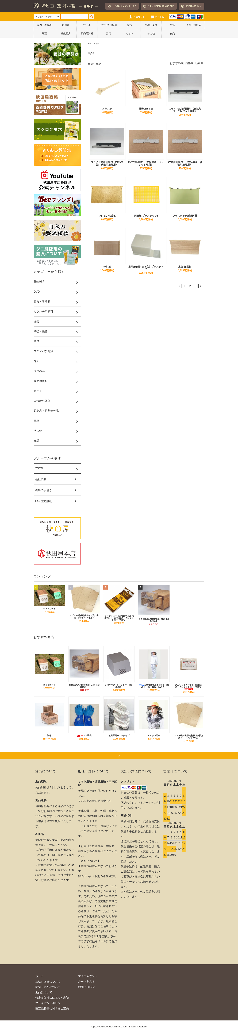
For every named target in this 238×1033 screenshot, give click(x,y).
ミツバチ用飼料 (108, 25)
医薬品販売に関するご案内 (52, 1008)
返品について (43, 992)
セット (129, 33)
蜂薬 (44, 33)
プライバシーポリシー (49, 1003)
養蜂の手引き (43, 490)
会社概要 (40, 479)
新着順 (199, 63)
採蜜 (129, 25)
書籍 (108, 33)
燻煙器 (65, 25)
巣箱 (172, 25)
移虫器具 (66, 33)
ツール (87, 25)
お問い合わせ (86, 986)
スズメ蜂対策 (193, 25)
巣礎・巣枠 (151, 25)
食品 (172, 33)
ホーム (90, 44)
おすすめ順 (177, 63)
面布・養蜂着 (44, 25)
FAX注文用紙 (43, 501)
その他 (151, 33)
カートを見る (86, 981)
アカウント (139, 17)
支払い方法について (47, 981)
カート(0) (160, 17)
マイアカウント (88, 976)
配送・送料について (47, 986)
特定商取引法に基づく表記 (52, 997)
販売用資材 (87, 33)
